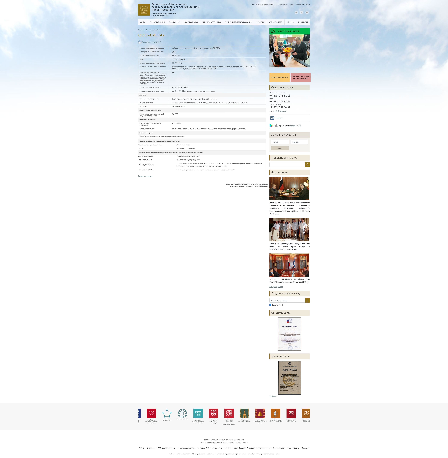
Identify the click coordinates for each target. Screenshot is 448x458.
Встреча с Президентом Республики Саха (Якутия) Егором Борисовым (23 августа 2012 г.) (290, 280)
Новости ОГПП (277, 305)
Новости (228, 448)
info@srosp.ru (280, 111)
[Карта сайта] (301, 12)
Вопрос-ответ (275, 22)
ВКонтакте (278, 118)
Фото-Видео (239, 448)
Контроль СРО (203, 448)
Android (293, 125)
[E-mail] (307, 12)
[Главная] (296, 12)
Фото (289, 448)
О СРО (141, 448)
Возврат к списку (145, 176)
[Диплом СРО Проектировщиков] (290, 334)
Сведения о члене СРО (151, 42)
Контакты (305, 448)
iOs (299, 125)
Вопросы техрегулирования (258, 448)
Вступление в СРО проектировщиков (162, 448)
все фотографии (276, 286)
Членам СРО (217, 448)
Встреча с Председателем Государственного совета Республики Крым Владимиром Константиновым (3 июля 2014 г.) (290, 246)
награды (273, 396)
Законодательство (187, 448)
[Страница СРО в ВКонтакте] (272, 118)
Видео (296, 448)
